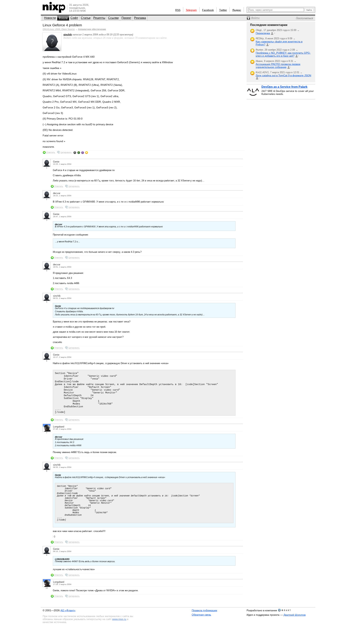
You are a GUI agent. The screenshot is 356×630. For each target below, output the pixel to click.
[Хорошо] (82, 152)
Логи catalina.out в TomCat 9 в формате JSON (283, 75)
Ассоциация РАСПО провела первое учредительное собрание (278, 66)
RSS (177, 10)
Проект (126, 17)
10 (47, 588)
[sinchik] (52, 50)
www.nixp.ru (119, 619)
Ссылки (113, 17)
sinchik (67, 34)
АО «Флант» (67, 610)
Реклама (140, 17)
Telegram (191, 10)
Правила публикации (204, 610)
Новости (50, 17)
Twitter (223, 10)
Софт (74, 17)
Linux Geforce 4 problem (62, 25)
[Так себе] (78, 152)
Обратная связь (201, 614)
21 (274, 33)
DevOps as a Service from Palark (284, 86)
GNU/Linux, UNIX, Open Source (59, 29)
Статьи (85, 17)
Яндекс (236, 10)
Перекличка (263, 33)
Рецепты (99, 17)
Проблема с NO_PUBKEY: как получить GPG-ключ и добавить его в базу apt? (283, 54)
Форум (63, 17)
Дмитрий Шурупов (295, 614)
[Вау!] (86, 152)
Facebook (208, 10)
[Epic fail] (74, 152)
